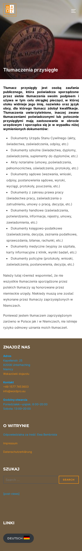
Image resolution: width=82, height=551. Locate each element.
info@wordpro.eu (14, 391)
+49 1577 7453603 (16, 386)
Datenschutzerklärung (17, 451)
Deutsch (15, 538)
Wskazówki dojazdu (16, 373)
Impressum (10, 443)
